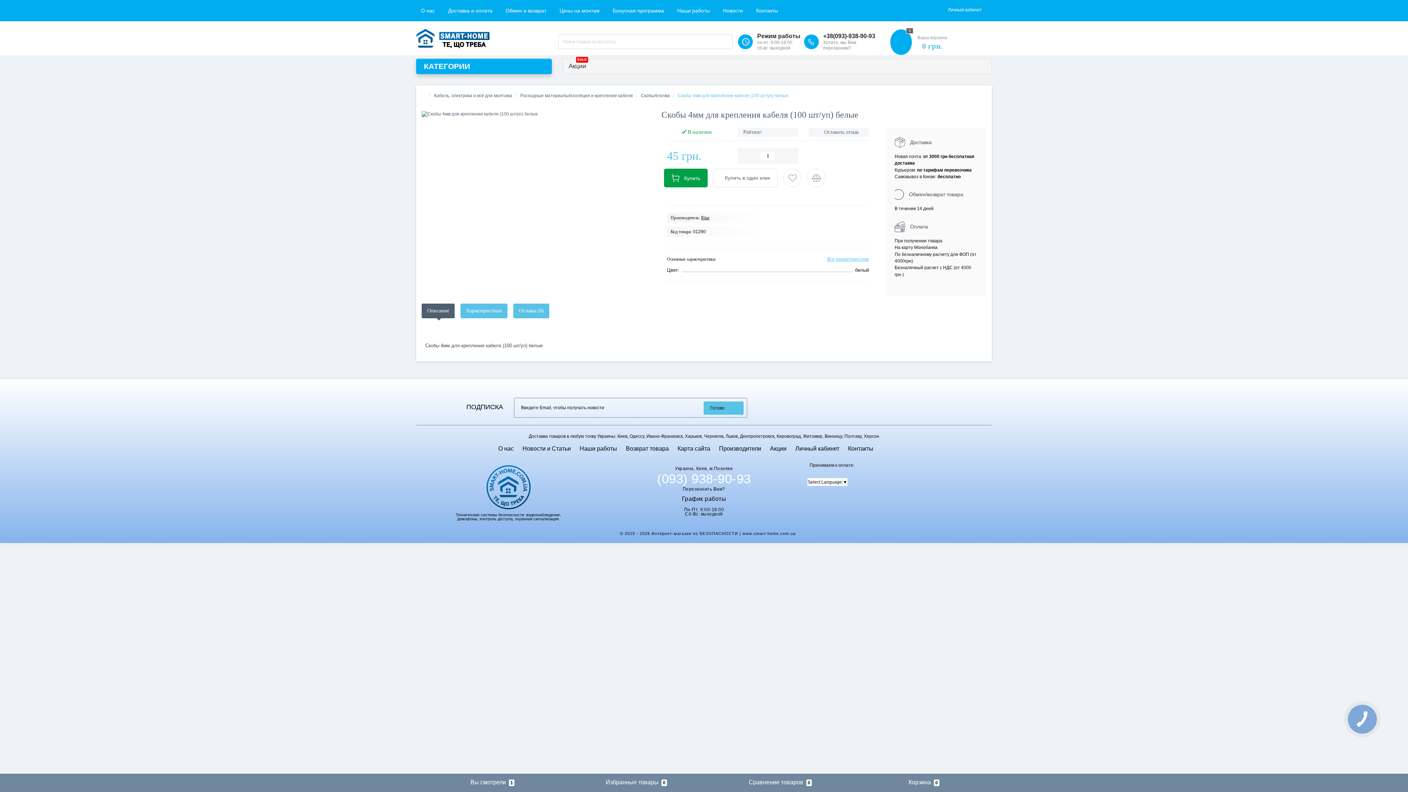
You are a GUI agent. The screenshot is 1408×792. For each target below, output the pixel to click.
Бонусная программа (638, 11)
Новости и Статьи (546, 448)
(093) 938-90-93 (704, 479)
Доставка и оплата (470, 11)
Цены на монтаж (580, 11)
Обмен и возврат (526, 11)
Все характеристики (848, 259)
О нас (428, 11)
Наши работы (693, 11)
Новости (733, 11)
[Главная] (424, 95)
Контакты (767, 11)
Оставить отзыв (841, 132)
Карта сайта (694, 448)
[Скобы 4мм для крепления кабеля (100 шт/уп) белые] (536, 114)
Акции (578, 64)
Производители (740, 448)
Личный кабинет (817, 448)
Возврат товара (647, 448)
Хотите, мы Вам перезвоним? (839, 45)
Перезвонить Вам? (704, 489)
